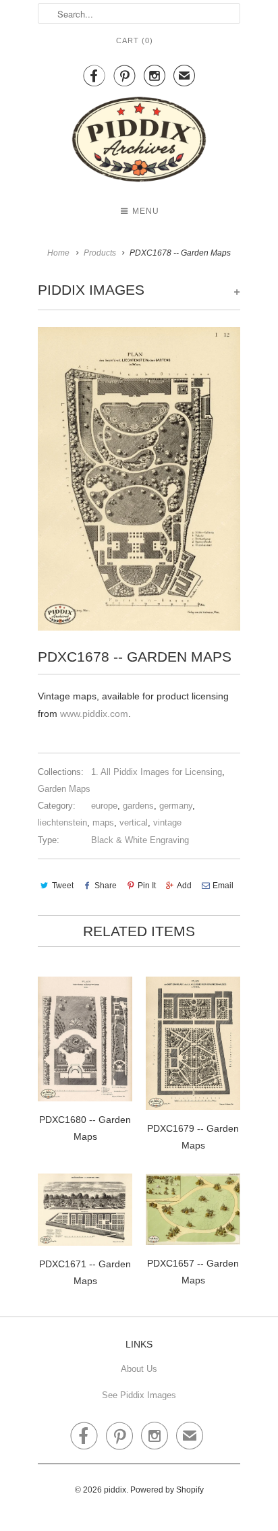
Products (100, 253)
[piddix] (139, 142)
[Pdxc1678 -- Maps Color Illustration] (139, 479)
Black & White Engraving (140, 840)
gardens (138, 806)
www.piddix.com (94, 713)
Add (184, 885)
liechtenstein (62, 822)
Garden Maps (64, 789)
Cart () (134, 40)
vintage (167, 822)
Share (105, 885)
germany (175, 806)
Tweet (63, 885)
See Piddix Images (139, 1395)
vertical (133, 822)
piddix (115, 1490)
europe (104, 806)
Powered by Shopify (167, 1490)
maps (103, 822)
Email (223, 885)
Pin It (147, 885)
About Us (139, 1369)
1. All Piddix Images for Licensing (156, 772)
